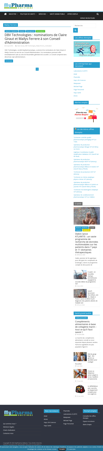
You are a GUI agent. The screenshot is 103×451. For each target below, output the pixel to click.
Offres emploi (72, 14)
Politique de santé (27, 14)
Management (30, 31)
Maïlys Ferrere (40, 46)
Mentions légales (8, 427)
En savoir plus (71, 449)
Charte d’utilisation (9, 430)
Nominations (40, 31)
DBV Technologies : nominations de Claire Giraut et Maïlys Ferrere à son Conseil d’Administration (36, 39)
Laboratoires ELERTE (80, 71)
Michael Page (78, 86)
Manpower (77, 83)
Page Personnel (79, 90)
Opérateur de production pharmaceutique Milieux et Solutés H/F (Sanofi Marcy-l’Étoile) (86, 167)
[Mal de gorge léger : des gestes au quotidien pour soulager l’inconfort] (80, 353)
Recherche (87, 230)
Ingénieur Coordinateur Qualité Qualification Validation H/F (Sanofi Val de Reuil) (86, 154)
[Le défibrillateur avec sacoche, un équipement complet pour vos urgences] (80, 385)
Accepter (62, 449)
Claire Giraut (20, 46)
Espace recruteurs (87, 18)
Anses (76, 96)
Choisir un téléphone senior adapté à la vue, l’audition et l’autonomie (93, 375)
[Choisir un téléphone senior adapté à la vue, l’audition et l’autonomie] (80, 370)
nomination (48, 46)
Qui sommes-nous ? (9, 424)
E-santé (92, 228)
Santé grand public (57, 14)
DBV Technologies (30, 46)
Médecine (42, 14)
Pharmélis (77, 77)
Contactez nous (8, 433)
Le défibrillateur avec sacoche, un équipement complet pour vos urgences (93, 390)
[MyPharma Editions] (5, 14)
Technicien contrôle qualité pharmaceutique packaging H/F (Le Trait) (85, 140)
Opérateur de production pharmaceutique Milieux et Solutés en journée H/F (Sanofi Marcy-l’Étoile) (86, 184)
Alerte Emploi (87, 424)
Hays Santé (77, 93)
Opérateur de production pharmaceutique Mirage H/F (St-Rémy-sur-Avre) (86, 147)
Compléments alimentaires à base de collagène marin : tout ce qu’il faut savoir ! (85, 327)
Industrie (12, 14)
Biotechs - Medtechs (11, 31)
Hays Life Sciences (80, 80)
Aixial (75, 74)
